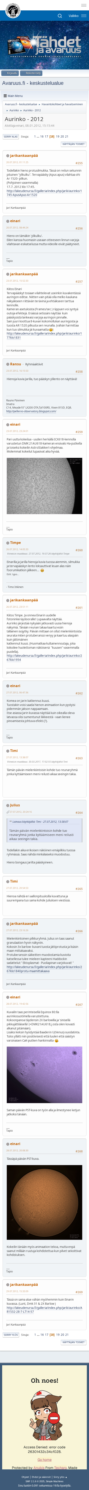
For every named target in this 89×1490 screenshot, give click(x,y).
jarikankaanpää (24, 155)
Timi (14, 750)
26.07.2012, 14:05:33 (17, 549)
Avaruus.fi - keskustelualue (33, 83)
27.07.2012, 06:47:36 (17, 692)
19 (57, 136)
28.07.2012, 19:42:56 (17, 1003)
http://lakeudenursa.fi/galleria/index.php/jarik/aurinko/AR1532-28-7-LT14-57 (44, 1310)
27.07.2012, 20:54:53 (17, 887)
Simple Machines (55, 1481)
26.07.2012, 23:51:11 (17, 606)
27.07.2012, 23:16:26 (17, 930)
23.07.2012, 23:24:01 (17, 431)
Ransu (15, 364)
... (38, 136)
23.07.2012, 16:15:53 (17, 370)
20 (62, 136)
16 (42, 136)
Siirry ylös (11, 1334)
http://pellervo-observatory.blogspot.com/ (31, 411)
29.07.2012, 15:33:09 (17, 1291)
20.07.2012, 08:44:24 (17, 227)
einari (15, 220)
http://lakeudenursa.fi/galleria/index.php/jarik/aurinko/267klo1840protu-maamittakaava (44, 969)
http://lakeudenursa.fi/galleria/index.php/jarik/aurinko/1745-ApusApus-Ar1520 (44, 193)
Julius (15, 805)
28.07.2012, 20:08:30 (17, 1150)
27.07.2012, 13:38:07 (17, 757)
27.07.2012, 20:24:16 (21, 811)
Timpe (15, 542)
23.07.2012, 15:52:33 (17, 280)
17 (46, 136)
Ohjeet (25, 1477)
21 (66, 136)
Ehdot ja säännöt (41, 1477)
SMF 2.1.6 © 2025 (34, 1481)
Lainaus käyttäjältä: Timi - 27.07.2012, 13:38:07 (40, 822)
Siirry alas (10, 136)
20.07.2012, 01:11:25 (17, 162)
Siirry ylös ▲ (60, 1477)
